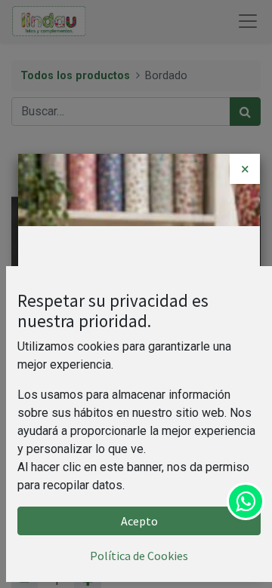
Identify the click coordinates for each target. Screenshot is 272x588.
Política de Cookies (139, 555)
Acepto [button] (139, 520)
